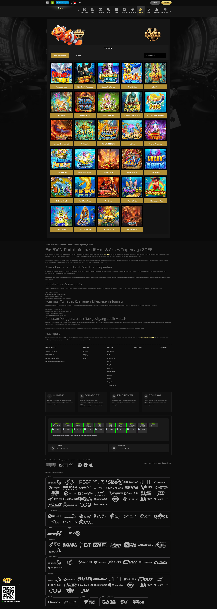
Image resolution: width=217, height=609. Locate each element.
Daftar (166, 3)
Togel (116, 13)
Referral (85, 358)
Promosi (85, 351)
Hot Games (84, 13)
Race (108, 13)
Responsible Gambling (52, 358)
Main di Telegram (63, 3)
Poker (149, 13)
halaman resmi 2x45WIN (147, 338)
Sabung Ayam (165, 13)
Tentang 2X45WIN (51, 351)
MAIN (63, 73)
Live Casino (100, 13)
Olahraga (124, 13)
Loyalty (85, 355)
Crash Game (132, 13)
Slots (92, 13)
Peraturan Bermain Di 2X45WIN (55, 362)
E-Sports (156, 13)
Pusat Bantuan (49, 355)
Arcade (140, 13)
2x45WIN (106, 254)
